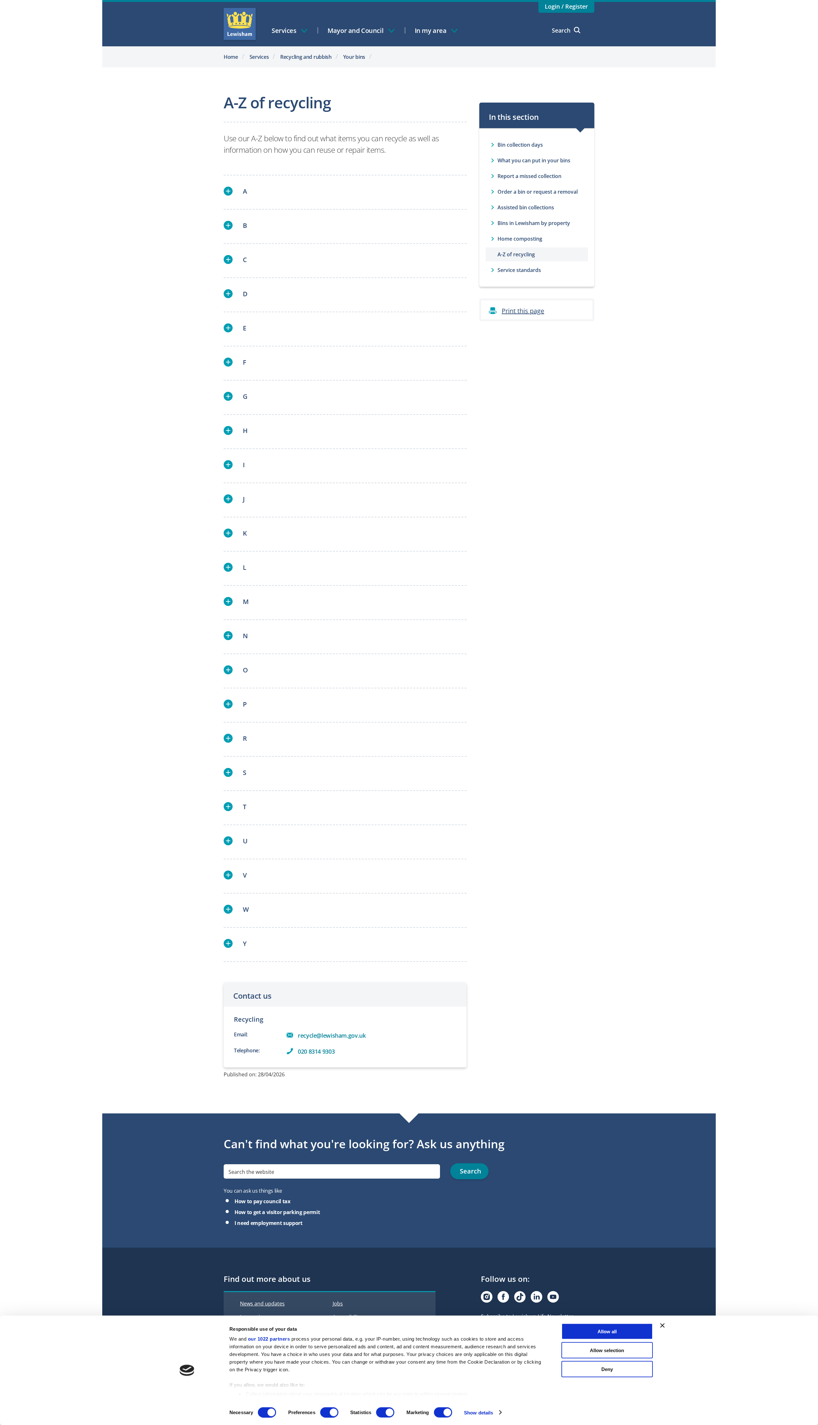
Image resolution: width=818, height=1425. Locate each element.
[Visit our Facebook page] (503, 1297)
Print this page (523, 311)
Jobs (338, 1303)
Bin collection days (520, 144)
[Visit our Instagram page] (486, 1297)
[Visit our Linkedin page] (536, 1297)
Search (561, 30)
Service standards (519, 270)
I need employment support (269, 1223)
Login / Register (566, 6)
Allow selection (607, 1350)
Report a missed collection (529, 176)
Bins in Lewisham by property (534, 223)
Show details (478, 1412)
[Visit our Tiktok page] (520, 1297)
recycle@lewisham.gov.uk (332, 1035)
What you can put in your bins (534, 160)
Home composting (520, 238)
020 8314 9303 (316, 1051)
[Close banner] (662, 1325)
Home (231, 56)
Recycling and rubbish (306, 56)
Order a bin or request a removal (538, 191)
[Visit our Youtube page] (553, 1297)
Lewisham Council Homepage (240, 24)
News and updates (262, 1303)
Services (259, 56)
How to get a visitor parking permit (277, 1212)
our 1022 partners (269, 1339)
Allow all (607, 1331)
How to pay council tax (262, 1201)
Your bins (354, 56)
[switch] (329, 1412)
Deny (607, 1369)
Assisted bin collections (526, 207)
